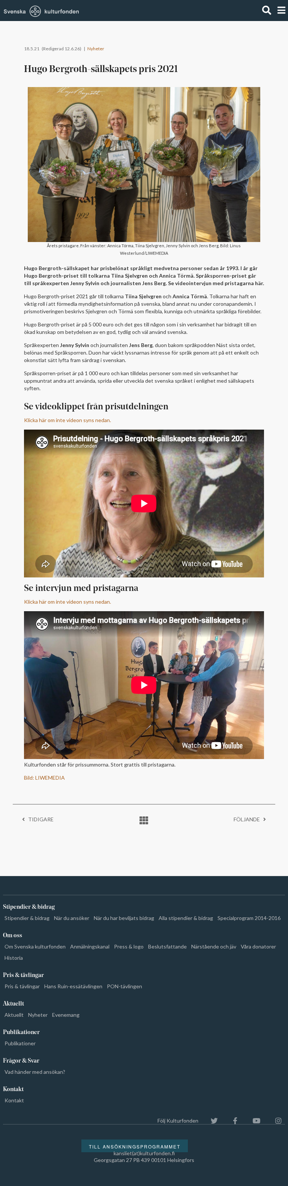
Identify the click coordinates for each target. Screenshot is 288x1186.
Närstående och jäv (213, 946)
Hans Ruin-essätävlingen (73, 986)
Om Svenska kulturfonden (35, 946)
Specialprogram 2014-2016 (249, 918)
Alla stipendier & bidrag (186, 918)
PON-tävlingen (124, 986)
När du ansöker (71, 918)
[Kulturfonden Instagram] (274, 1120)
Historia (13, 958)
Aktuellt (14, 1015)
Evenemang (66, 1015)
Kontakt (14, 1100)
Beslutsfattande (167, 946)
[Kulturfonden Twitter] (211, 1120)
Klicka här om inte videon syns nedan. (67, 420)
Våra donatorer (258, 946)
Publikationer (20, 1043)
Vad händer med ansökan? (34, 1072)
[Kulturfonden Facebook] (231, 1120)
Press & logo (129, 946)
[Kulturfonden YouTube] (252, 1120)
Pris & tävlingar (22, 986)
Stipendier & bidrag (27, 918)
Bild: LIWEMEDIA (44, 777)
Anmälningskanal (90, 946)
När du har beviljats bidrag (124, 918)
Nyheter (95, 48)
